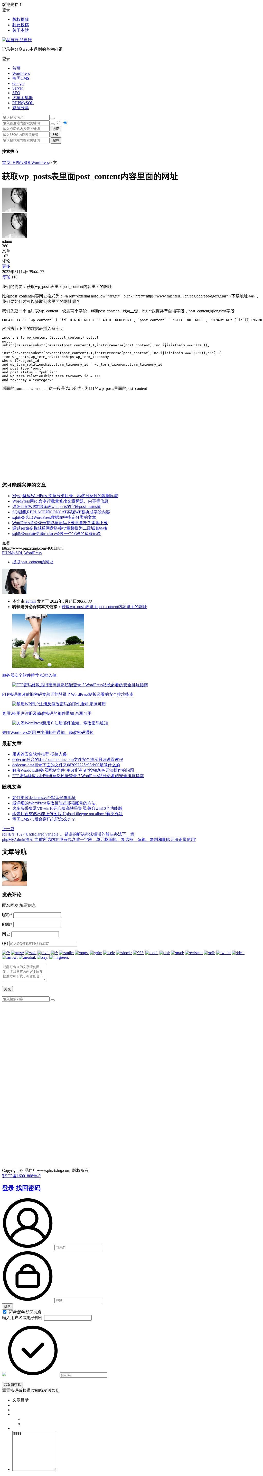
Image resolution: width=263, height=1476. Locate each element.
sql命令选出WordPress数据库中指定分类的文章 (54, 517)
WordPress (21, 73)
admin (31, 601)
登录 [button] (6, 10)
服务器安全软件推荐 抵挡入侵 (29, 675)
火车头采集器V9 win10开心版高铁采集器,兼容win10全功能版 (67, 808)
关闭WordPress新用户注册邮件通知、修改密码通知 (47, 732)
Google (18, 83)
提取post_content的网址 (32, 562)
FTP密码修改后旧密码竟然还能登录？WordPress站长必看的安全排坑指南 (68, 694)
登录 (8, 1188)
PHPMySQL (23, 103)
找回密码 (28, 1188)
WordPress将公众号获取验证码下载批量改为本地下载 (60, 523)
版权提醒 (20, 19)
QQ (5, 943)
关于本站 (20, 30)
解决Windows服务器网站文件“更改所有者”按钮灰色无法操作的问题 (73, 770)
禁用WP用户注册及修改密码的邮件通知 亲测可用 (46, 713)
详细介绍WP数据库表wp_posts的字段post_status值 (56, 506)
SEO (16, 93)
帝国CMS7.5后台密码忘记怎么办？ (44, 819)
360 (55, 135)
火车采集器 (22, 97)
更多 (6, 266)
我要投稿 (20, 25)
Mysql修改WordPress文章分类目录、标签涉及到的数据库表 (65, 496)
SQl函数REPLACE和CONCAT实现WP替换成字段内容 (61, 512)
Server (17, 88)
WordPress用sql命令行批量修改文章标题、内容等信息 (60, 501)
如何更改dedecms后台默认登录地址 (44, 797)
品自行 (25, 40)
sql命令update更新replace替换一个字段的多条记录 (56, 533)
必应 (56, 129)
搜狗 (56, 140)
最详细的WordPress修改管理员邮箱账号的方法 (54, 803)
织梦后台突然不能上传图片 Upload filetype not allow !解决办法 (67, 814)
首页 (16, 68)
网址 (6, 934)
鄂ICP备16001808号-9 (21, 1176)
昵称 (7, 915)
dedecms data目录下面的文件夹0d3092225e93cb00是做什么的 (66, 765)
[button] (131, 59)
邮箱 (7, 924)
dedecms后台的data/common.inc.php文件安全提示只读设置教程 (67, 759)
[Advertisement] (131, 436)
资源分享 (20, 108)
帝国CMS (20, 78)
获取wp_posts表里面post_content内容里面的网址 (104, 606)
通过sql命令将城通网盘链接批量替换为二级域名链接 (59, 528)
